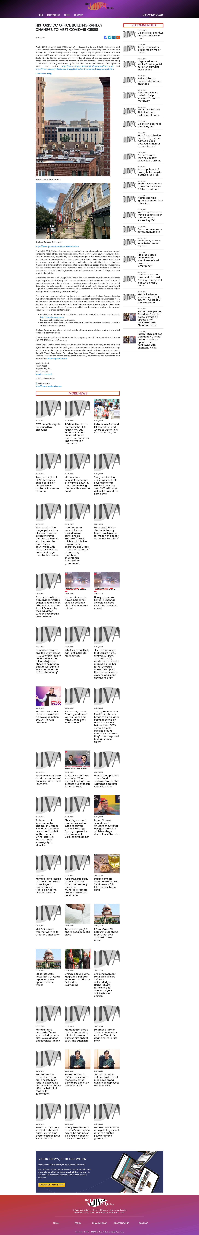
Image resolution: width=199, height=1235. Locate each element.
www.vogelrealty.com (57, 358)
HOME (40, 15)
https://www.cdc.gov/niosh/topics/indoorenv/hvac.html (87, 66)
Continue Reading (43, 73)
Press (56, 1223)
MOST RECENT (53, 15)
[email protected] (44, 374)
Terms (78, 1223)
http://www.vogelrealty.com (48, 386)
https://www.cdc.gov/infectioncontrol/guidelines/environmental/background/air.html (75, 69)
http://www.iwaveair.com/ (52, 317)
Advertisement (121, 1223)
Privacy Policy (99, 1223)
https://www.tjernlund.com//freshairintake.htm (57, 246)
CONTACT (78, 15)
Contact (143, 1223)
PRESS (67, 15)
